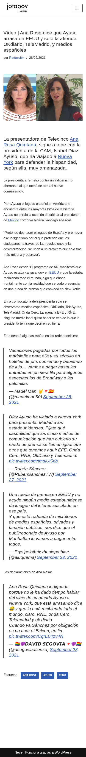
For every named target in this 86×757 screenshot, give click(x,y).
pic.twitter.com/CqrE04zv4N (36, 636)
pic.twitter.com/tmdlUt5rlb (33, 461)
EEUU (54, 272)
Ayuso (47, 675)
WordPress (63, 752)
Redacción (17, 57)
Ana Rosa (29, 675)
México (13, 220)
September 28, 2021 (57, 557)
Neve (18, 752)
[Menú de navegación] (77, 8)
